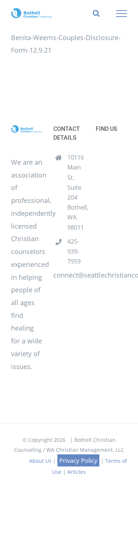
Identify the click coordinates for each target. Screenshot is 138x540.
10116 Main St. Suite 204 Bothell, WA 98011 (76, 192)
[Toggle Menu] (121, 13)
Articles (76, 471)
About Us (40, 460)
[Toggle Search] (96, 13)
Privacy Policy (78, 460)
